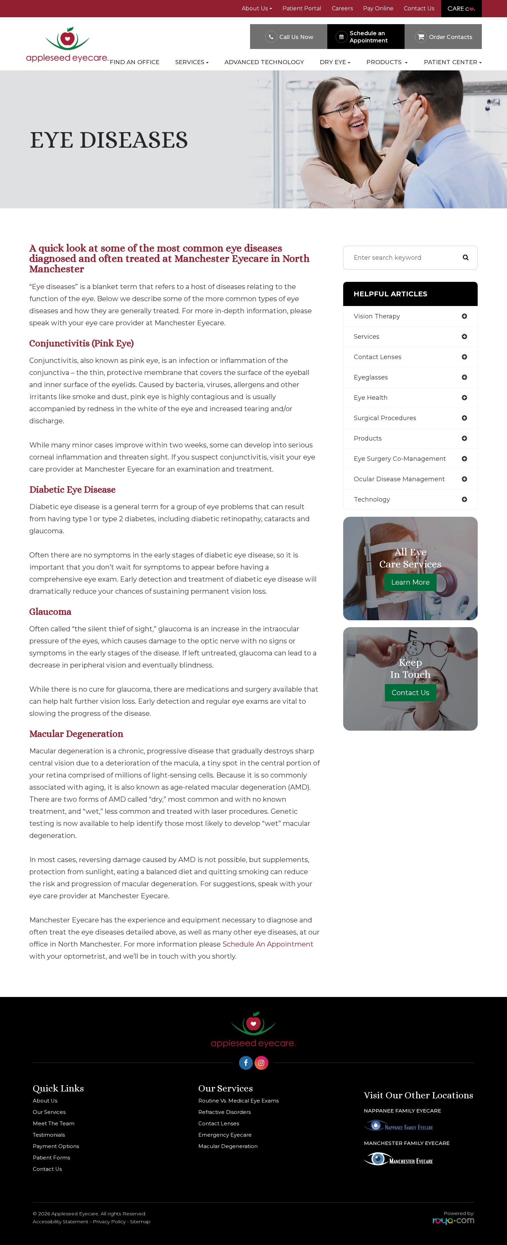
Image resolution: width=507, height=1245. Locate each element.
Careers (342, 8)
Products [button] (384, 62)
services (366, 336)
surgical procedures (385, 418)
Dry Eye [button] (333, 62)
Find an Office (134, 62)
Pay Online (378, 8)
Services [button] (189, 62)
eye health (371, 398)
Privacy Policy (109, 1221)
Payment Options (56, 1146)
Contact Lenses (218, 1123)
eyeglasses (371, 377)
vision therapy (377, 316)
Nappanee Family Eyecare (402, 1111)
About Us (45, 1101)
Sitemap (140, 1221)
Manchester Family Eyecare (407, 1143)
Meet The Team (53, 1123)
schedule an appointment (268, 944)
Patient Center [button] (450, 62)
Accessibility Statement (60, 1221)
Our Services (49, 1112)
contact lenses (377, 357)
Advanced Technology (264, 62)
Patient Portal (301, 8)
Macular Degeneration (228, 1146)
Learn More (410, 582)
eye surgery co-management (400, 459)
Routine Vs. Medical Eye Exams (238, 1101)
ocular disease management (399, 479)
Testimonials (49, 1135)
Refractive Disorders (224, 1112)
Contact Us (419, 8)
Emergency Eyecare (225, 1135)
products (368, 438)
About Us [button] (255, 8)
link (448, 4)
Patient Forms (51, 1158)
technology (372, 499)
